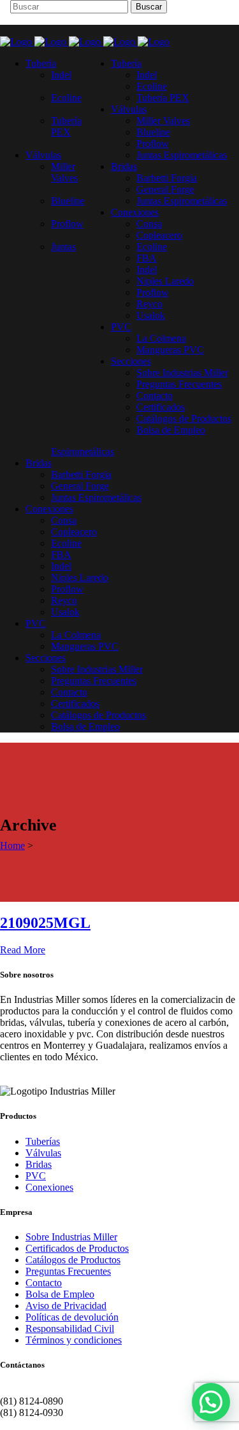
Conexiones (49, 1187)
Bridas (38, 1164)
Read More (22, 949)
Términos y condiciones (73, 1340)
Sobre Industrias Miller (71, 1236)
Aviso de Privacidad (65, 1305)
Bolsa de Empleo (59, 1294)
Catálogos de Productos (72, 1259)
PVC (35, 1175)
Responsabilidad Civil (69, 1328)
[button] (211, 1402)
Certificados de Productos (77, 1248)
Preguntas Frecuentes (68, 1271)
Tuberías (42, 1141)
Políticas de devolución (72, 1317)
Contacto (43, 1282)
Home (12, 845)
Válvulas (43, 1152)
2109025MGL (45, 923)
